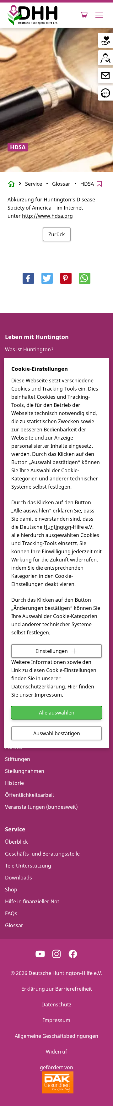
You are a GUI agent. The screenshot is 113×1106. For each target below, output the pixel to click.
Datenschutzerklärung (38, 686)
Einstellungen (51, 651)
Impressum (48, 694)
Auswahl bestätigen (56, 733)
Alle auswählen (56, 712)
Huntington (57, 526)
